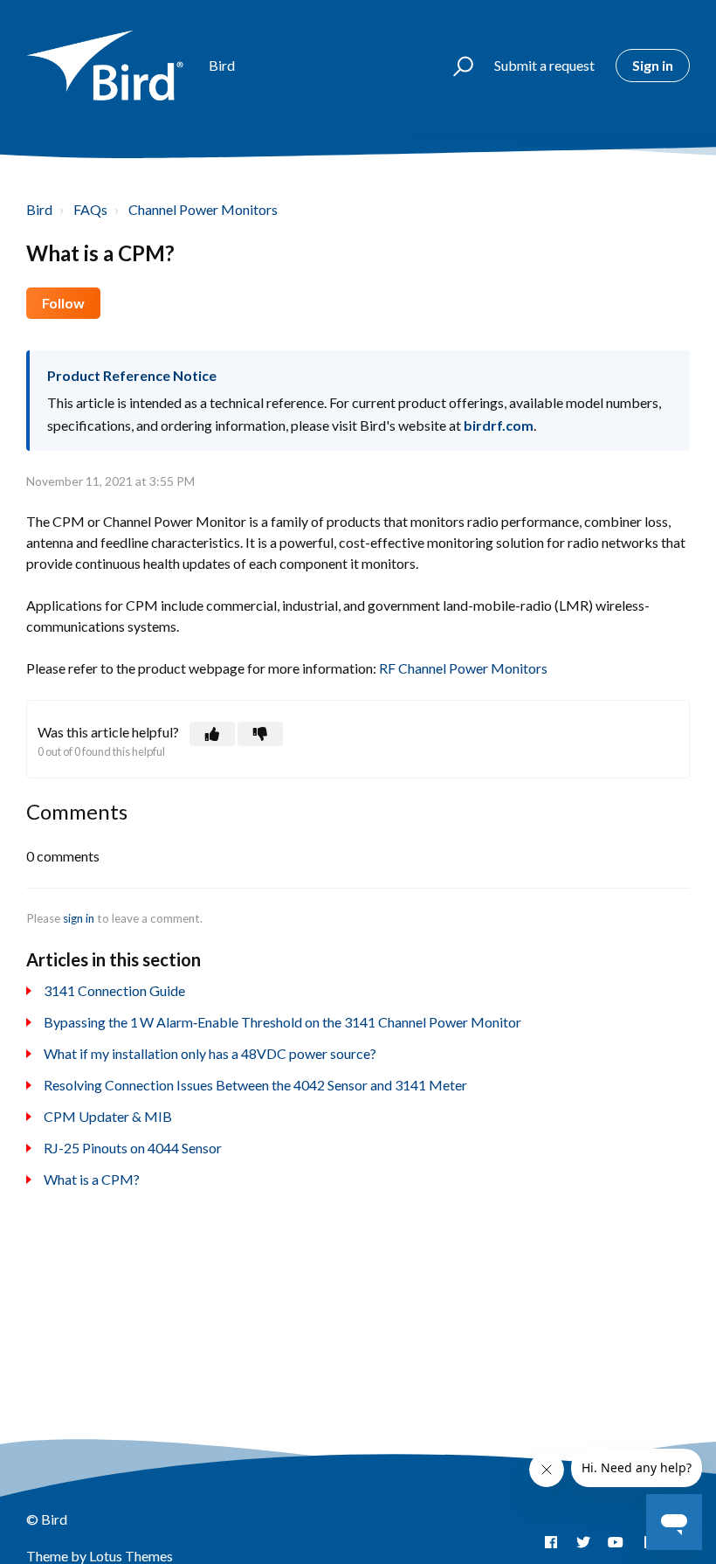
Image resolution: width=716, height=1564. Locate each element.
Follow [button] (63, 302)
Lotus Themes (131, 1555)
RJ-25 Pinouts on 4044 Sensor (133, 1147)
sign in (78, 918)
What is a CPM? (92, 1179)
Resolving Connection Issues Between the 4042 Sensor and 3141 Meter (255, 1084)
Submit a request (544, 65)
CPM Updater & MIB (108, 1116)
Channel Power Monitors (203, 209)
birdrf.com (499, 425)
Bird (39, 209)
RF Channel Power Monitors (463, 668)
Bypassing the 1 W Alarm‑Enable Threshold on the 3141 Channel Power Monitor (282, 1022)
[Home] (109, 65)
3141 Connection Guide (114, 990)
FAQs (90, 209)
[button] (455, 65)
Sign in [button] (652, 65)
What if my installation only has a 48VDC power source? (210, 1053)
